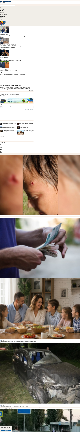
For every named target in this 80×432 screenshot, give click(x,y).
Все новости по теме (2, 34)
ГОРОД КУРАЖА (2, 9)
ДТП (0, 84)
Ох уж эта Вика (2, 37)
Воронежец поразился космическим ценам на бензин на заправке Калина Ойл (10, 35)
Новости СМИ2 (2, 136)
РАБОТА (5, 21)
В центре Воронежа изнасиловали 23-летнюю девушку (7, 94)
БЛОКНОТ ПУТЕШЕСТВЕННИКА (4, 8)
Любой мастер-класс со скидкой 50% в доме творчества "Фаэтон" (8, 70)
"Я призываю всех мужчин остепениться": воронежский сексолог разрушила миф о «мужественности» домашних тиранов (15, 59)
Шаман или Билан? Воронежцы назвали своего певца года (7, 47)
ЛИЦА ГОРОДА (2, 12)
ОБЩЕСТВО (1, 15)
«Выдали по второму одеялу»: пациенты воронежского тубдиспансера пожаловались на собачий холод (13, 36)
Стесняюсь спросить (2, 49)
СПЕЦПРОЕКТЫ (2, 17)
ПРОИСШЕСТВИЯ (2, 16)
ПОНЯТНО (6, 430)
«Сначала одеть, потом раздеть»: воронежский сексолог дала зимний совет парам (10, 60)
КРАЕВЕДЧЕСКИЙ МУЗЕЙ (3, 11)
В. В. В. (1, 72)
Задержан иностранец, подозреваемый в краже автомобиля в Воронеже (28, 341)
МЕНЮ (1, 6)
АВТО (0, 7)
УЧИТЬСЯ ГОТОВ (4, 22)
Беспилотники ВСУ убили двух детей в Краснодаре (6, 406)
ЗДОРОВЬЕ (1, 10)
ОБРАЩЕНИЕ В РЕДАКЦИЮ (3, 14)
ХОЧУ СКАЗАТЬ (2, 20)
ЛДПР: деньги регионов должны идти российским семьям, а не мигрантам (20, 406)
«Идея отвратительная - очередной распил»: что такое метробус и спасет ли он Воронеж (11, 46)
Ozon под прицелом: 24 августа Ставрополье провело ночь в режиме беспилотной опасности (10, 341)
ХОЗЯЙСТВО (1, 19)
